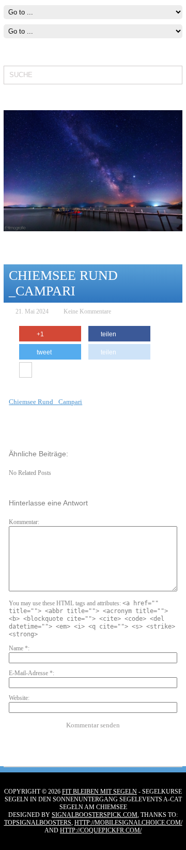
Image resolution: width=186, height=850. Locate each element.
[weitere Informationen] (26, 370)
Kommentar (23, 522)
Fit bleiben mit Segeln (99, 791)
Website (18, 698)
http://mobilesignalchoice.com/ (128, 822)
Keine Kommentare (87, 311)
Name (18, 648)
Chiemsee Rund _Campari (45, 402)
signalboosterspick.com (94, 814)
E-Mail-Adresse (31, 673)
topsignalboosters (37, 822)
